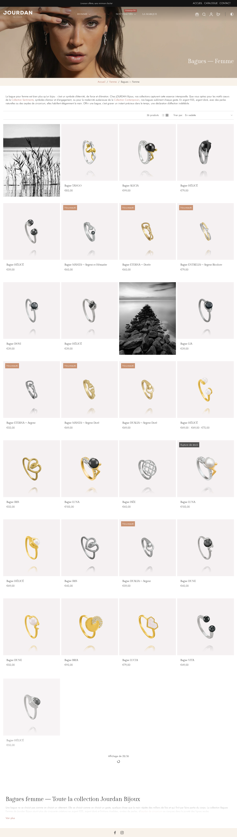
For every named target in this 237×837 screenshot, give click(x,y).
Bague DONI (13, 343)
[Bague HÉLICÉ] (205, 152)
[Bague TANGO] (89, 152)
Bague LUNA (71, 502)
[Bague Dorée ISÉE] (205, 705)
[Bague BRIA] (89, 626)
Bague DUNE (188, 581)
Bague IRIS (12, 502)
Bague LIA (186, 343)
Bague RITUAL (130, 818)
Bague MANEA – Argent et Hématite (85, 264)
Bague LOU (129, 739)
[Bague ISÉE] (147, 468)
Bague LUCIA (130, 660)
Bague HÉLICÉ (189, 185)
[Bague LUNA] (89, 468)
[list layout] (163, 115)
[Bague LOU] (147, 705)
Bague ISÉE (129, 502)
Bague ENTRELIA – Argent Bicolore (201, 264)
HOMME (82, 14)
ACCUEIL (197, 3)
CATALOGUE (211, 3)
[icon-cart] (218, 14)
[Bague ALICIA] (147, 152)
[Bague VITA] (205, 626)
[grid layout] (167, 115)
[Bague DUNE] (205, 547)
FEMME (101, 14)
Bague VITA (187, 660)
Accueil (101, 82)
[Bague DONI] (31, 310)
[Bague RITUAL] (147, 784)
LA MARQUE (149, 14)
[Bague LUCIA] (147, 626)
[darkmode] (229, 14)
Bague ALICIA (130, 185)
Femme (113, 82)
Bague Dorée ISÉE (190, 739)
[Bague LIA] (205, 310)
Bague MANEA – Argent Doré (81, 422)
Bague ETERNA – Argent (20, 422)
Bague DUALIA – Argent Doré (139, 422)
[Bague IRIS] (31, 468)
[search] (203, 14)
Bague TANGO (72, 185)
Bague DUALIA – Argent (136, 581)
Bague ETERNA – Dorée (136, 264)
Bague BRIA (71, 660)
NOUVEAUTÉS (124, 14)
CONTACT (225, 3)
